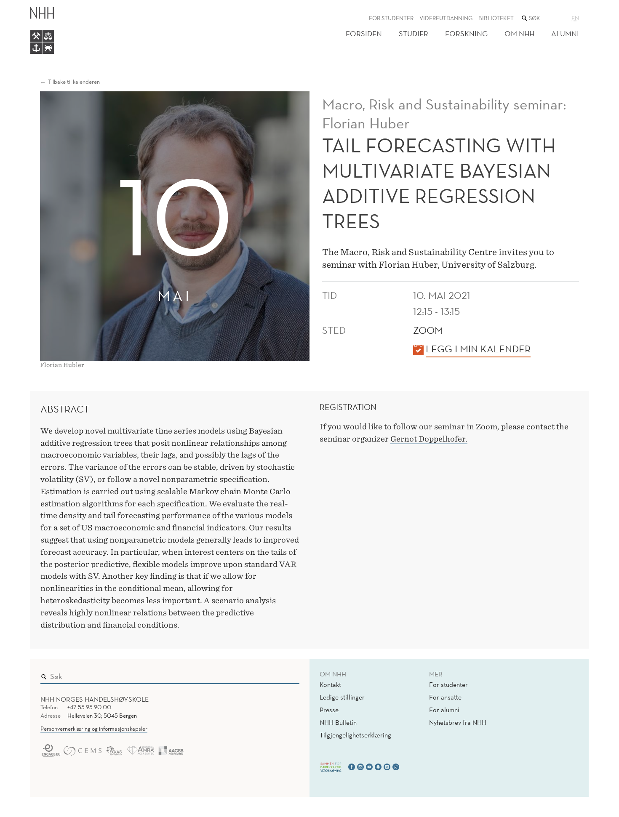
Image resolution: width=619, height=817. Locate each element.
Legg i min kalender (478, 348)
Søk (287, 674)
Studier (413, 33)
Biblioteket (496, 18)
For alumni (444, 709)
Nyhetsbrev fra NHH (457, 722)
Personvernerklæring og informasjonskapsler (93, 728)
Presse (329, 709)
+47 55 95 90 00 (89, 707)
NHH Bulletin (338, 722)
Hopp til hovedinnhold (34, 6)
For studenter (391, 18)
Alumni (565, 33)
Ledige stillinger (342, 697)
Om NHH (519, 33)
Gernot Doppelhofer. (428, 438)
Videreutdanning (445, 18)
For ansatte (445, 697)
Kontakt (330, 684)
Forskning (466, 33)
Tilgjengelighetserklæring (355, 735)
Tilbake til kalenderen (74, 81)
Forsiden (364, 33)
